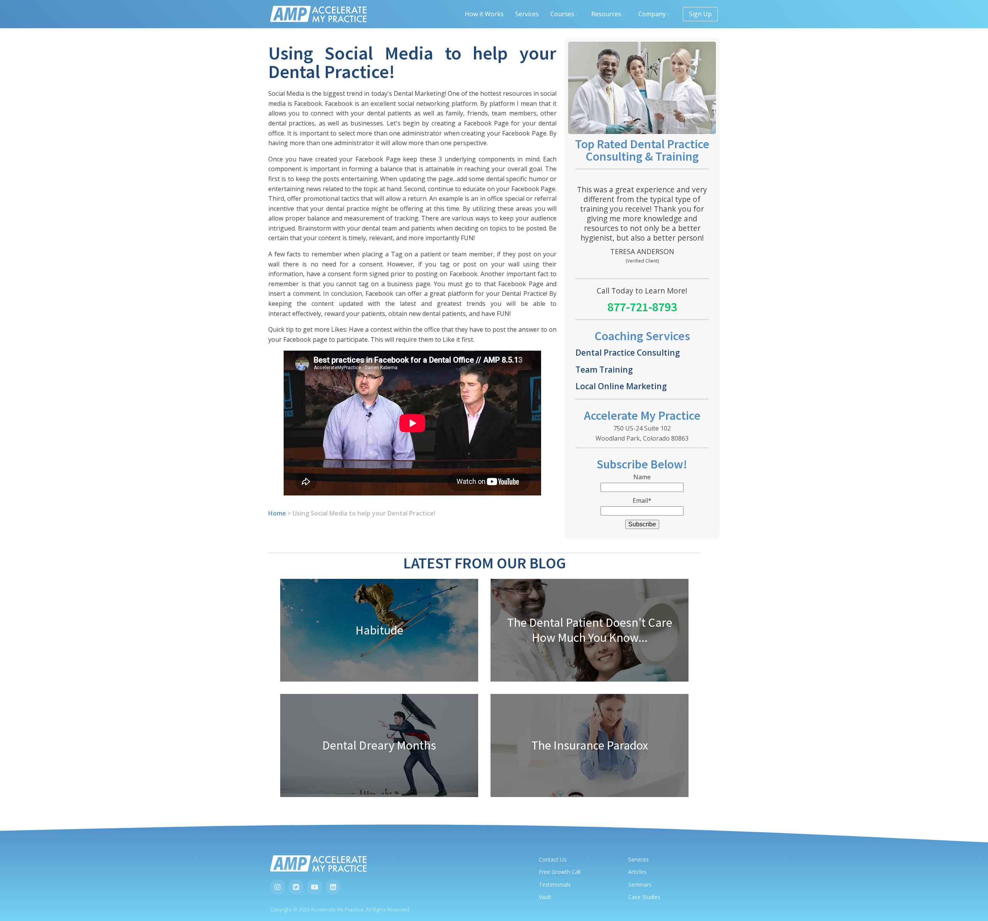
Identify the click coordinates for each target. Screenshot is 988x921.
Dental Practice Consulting (627, 352)
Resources (606, 14)
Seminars (639, 884)
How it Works (484, 14)
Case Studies (644, 897)
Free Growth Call (559, 871)
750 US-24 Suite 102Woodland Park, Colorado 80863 (642, 433)
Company (652, 14)
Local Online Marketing (621, 386)
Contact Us (553, 859)
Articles (637, 871)
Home (277, 513)
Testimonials (555, 884)
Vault (545, 897)
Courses (562, 14)
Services (527, 14)
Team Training (604, 369)
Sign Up (700, 14)
